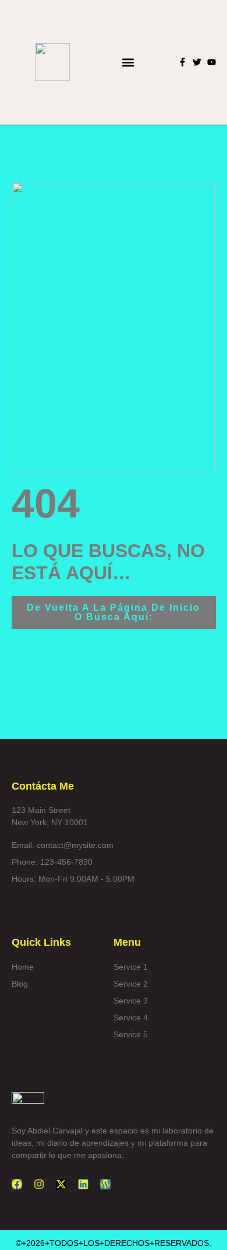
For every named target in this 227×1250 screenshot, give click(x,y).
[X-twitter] (61, 1184)
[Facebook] (17, 1184)
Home (23, 966)
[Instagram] (39, 1184)
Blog (20, 983)
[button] (128, 62)
